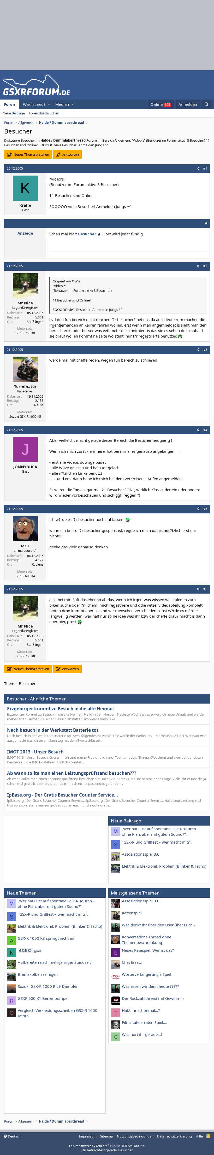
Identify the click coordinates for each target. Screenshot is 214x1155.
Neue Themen (22, 893)
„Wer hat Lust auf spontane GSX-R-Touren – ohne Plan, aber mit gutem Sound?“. (160, 831)
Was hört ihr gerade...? (142, 1034)
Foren (9, 104)
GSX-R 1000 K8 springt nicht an (46, 938)
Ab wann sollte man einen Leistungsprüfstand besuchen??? (71, 773)
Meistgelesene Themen (135, 893)
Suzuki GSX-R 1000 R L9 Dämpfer (48, 986)
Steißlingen (35, 322)
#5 (205, 509)
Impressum (88, 1136)
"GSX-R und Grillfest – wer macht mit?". (157, 842)
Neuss (38, 405)
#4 (205, 430)
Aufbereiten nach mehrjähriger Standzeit (54, 962)
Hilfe (199, 1136)
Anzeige (25, 233)
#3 (205, 349)
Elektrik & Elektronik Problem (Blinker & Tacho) (164, 866)
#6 (205, 589)
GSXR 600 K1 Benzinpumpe (42, 998)
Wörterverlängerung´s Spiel (146, 974)
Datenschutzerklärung (174, 1136)
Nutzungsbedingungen (135, 1136)
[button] (48, 104)
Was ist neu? (34, 104)
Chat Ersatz (132, 962)
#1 (205, 168)
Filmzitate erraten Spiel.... (144, 1022)
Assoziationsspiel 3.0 (140, 854)
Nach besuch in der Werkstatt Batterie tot (52, 730)
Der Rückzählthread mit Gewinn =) (153, 998)
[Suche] (206, 104)
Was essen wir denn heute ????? (150, 986)
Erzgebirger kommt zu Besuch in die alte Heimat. (60, 709)
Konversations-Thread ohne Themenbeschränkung (146, 939)
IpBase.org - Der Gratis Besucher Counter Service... (62, 795)
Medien (62, 104)
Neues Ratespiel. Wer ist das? (148, 950)
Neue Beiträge (14, 113)
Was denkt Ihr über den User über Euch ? (158, 924)
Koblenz (37, 564)
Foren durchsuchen (44, 113)
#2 (205, 266)
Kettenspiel (132, 912)
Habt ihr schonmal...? (141, 1010)
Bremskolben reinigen (38, 974)
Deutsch (14, 1136)
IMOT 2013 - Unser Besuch (35, 752)
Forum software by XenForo (107, 1146)
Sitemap (106, 1136)
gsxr (30, 950)
